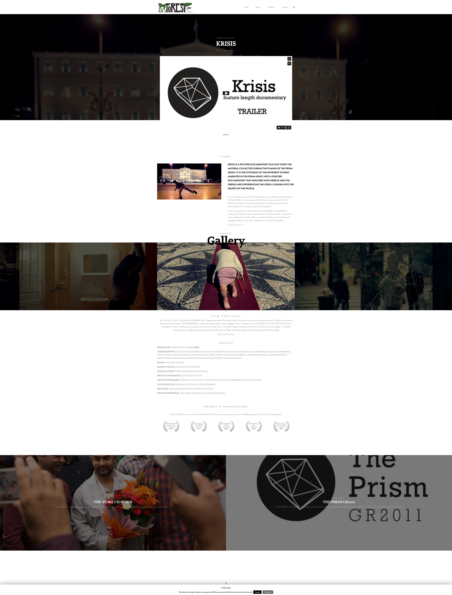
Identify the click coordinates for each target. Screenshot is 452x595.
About (258, 7)
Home (246, 7)
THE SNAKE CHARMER (113, 501)
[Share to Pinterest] (231, 51)
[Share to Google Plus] (228, 51)
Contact (285, 7)
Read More (267, 592)
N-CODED (194, 347)
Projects (271, 7)
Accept (257, 592)
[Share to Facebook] (222, 51)
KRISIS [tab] (226, 135)
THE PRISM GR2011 (339, 501)
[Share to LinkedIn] (234, 51)
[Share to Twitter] (225, 51)
